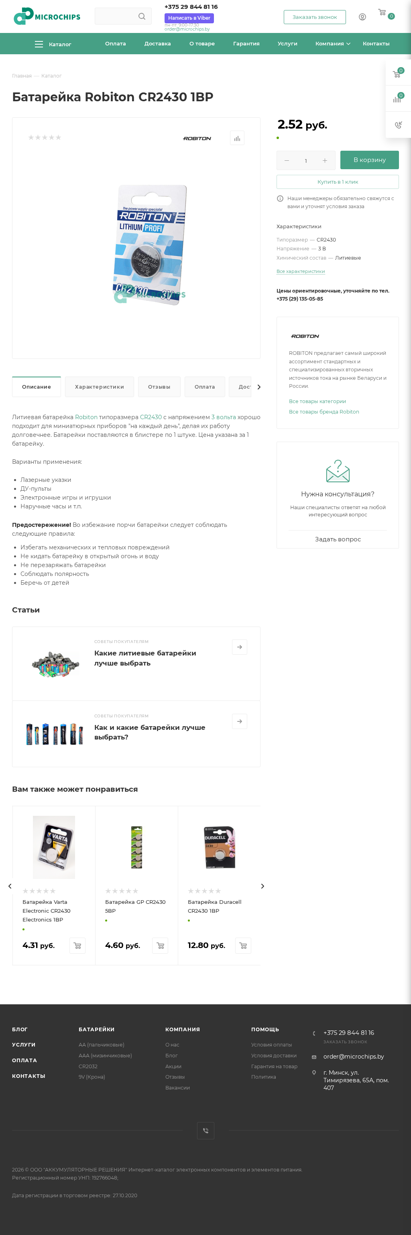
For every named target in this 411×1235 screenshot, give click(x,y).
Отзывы (159, 387)
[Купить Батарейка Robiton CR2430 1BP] (149, 245)
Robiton (86, 417)
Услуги (24, 1045)
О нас (172, 1045)
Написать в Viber (189, 18)
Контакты (28, 1076)
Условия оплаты (271, 1045)
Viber (205, 1130)
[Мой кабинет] (362, 18)
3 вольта (224, 417)
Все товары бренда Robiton (324, 412)
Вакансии (177, 1088)
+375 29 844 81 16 (191, 6)
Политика (263, 1077)
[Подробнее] (239, 647)
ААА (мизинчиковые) (105, 1056)
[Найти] (142, 16)
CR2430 (151, 417)
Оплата (205, 387)
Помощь (265, 1029)
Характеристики (99, 387)
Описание (36, 387)
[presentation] (10, 886)
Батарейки (97, 1029)
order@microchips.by (187, 29)
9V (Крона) (92, 1077)
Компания (182, 1029)
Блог (20, 1029)
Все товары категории (317, 401)
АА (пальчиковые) (101, 1045)
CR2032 (88, 1066)
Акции (173, 1066)
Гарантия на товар (274, 1066)
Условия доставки (274, 1056)
